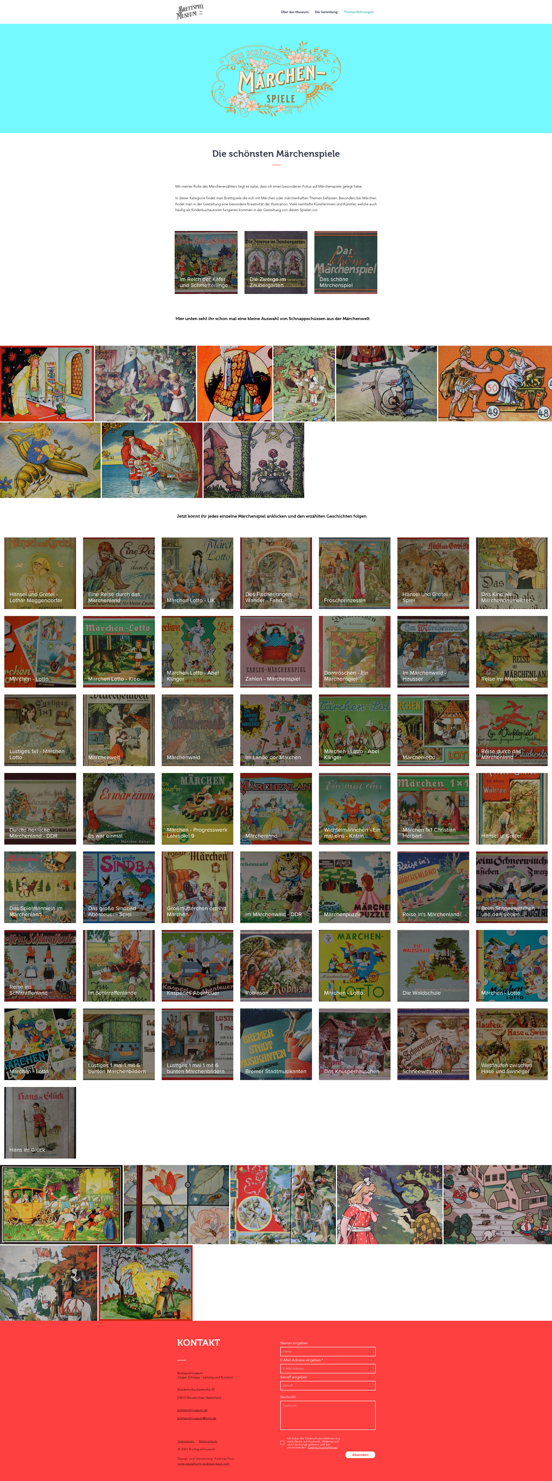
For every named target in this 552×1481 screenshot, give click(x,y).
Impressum (186, 1441)
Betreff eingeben (293, 1377)
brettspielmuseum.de (192, 1410)
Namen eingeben (294, 1343)
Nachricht (288, 1397)
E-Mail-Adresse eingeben (300, 1360)
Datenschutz (208, 1441)
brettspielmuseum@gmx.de (196, 1418)
